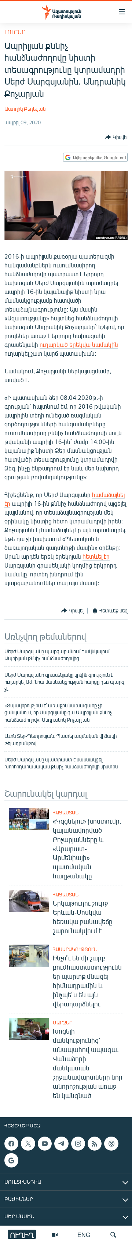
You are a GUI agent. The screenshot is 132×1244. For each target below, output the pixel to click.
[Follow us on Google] (11, 1160)
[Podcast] (111, 1144)
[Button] (116, 137)
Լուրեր (14, 31)
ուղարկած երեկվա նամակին (79, 344)
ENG (83, 1234)
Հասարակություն (75, 949)
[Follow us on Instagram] (78, 1144)
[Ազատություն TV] (55, 1235)
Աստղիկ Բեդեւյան (24, 109)
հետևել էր (96, 556)
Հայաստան (65, 812)
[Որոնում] (113, 1235)
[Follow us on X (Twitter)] (28, 1144)
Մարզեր (62, 1023)
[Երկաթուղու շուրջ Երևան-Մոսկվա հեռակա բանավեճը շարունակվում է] (29, 901)
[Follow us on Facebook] (11, 1144)
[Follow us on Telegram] (61, 1144)
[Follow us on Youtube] (45, 1144)
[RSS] (95, 1144)
